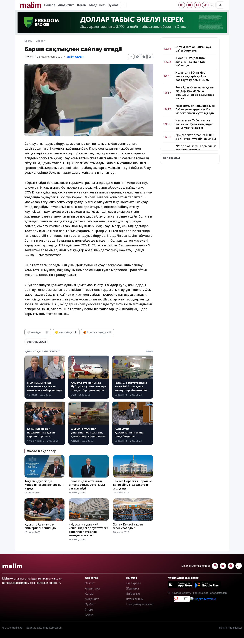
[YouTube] (189, 5)
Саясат (49, 5)
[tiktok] (205, 5)
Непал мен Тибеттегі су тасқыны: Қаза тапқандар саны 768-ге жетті (194, 124)
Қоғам (81, 5)
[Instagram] (181, 5)
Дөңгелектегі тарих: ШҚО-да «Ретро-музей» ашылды (195, 137)
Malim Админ (75, 56)
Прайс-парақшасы (230, 627)
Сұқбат (113, 5)
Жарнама (132, 588)
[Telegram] (137, 56)
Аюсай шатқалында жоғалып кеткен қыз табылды (190, 61)
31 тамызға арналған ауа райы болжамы (193, 48)
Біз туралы (133, 583)
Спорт (89, 609)
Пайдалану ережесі (139, 604)
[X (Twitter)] (150, 56)
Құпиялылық (134, 599)
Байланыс (133, 593)
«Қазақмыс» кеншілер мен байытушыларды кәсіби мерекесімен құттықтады (195, 109)
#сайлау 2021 (36, 341)
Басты (28, 40)
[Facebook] (197, 5)
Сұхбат (90, 604)
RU (220, 5)
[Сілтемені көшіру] (131, 56)
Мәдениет (97, 5)
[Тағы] (123, 5)
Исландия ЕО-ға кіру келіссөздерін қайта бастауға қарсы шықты (192, 76)
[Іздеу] (212, 5)
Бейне (89, 615)
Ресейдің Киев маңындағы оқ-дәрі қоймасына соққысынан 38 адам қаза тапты (194, 93)
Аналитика (66, 5)
